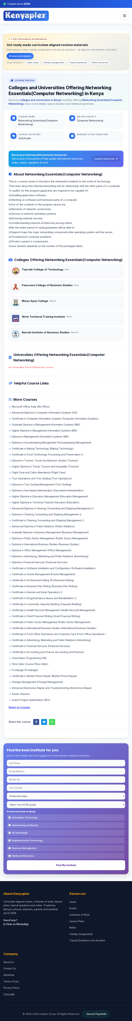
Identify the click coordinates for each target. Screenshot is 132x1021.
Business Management (24, 848)
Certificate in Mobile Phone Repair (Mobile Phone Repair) (44, 676)
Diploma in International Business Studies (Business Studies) (45, 544)
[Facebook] (36, 722)
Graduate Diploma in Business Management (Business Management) (50, 532)
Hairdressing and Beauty (25, 825)
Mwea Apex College (35, 301)
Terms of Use (11, 981)
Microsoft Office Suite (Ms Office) (31, 406)
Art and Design (20, 832)
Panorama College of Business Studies (47, 285)
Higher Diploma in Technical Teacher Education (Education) (45, 502)
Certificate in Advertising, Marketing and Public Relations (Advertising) (51, 640)
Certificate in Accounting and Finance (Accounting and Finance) (48, 652)
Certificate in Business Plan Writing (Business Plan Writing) (45, 586)
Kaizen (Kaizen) (21, 693)
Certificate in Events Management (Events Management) (43, 574)
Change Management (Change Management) (37, 681)
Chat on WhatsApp (17, 924)
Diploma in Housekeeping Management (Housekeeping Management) (51, 442)
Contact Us (9, 968)
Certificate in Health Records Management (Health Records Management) (53, 610)
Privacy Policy (11, 987)
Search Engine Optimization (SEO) (31, 699)
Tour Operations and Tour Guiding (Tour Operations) (42, 478)
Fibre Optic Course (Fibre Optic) (30, 664)
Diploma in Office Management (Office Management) (42, 550)
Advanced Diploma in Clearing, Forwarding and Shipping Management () (53, 508)
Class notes (33, 62)
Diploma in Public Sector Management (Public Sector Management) (50, 538)
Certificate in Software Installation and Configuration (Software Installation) (54, 568)
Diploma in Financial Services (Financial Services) (40, 562)
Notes (72, 927)
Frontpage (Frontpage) (25, 670)
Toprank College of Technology (42, 269)
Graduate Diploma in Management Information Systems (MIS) (46, 424)
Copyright (9, 994)
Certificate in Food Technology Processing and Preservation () (47, 454)
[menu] (125, 15)
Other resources (100, 62)
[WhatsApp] (52, 722)
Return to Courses (19, 707)
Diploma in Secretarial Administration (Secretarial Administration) (48, 490)
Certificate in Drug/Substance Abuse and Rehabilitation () (44, 598)
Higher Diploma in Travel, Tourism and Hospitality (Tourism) (45, 466)
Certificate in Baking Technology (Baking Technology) (43, 448)
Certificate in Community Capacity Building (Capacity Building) (47, 604)
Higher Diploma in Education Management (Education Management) (50, 496)
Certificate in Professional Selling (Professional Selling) (43, 580)
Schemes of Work (79, 914)
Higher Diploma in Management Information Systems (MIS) (44, 430)
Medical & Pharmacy (23, 855)
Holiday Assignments (81, 934)
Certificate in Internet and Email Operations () (37, 592)
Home (72, 901)
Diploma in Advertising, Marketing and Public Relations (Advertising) (50, 556)
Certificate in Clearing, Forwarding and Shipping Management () (48, 520)
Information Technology (24, 817)
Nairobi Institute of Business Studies (46, 332)
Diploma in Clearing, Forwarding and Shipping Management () (46, 514)
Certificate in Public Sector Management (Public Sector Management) (51, 622)
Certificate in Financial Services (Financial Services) (41, 646)
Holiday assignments (53, 62)
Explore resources (105, 158)
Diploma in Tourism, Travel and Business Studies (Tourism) (45, 460)
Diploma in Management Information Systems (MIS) (40, 436)
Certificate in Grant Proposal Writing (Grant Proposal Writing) (46, 616)
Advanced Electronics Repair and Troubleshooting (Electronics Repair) (52, 687)
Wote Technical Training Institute (43, 316)
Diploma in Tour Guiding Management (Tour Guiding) (42, 484)
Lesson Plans (76, 921)
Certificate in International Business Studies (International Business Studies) (54, 628)
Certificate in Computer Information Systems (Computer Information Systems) (55, 418)
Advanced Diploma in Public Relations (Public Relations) (43, 526)
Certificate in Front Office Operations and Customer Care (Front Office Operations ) (59, 634)
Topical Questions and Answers (87, 940)
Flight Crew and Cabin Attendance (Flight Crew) (39, 472)
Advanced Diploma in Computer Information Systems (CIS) (45, 412)
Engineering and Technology (27, 840)
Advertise (8, 974)
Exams (73, 908)
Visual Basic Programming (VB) (29, 658)
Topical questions (78, 62)
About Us (8, 962)
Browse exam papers (20, 56)
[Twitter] (44, 722)
